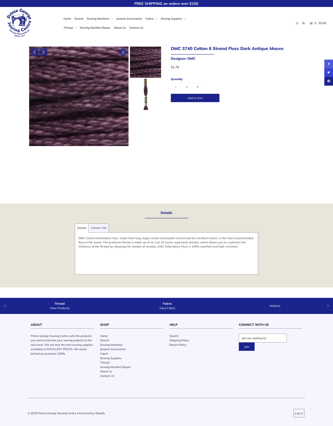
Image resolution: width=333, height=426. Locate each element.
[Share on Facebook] (328, 64)
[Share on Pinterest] (328, 81)
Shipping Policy (179, 340)
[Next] (43, 52)
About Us (120, 27)
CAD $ (299, 413)
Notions (275, 306)
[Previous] (35, 52)
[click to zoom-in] (123, 52)
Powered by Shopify (92, 413)
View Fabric (167, 308)
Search (78, 18)
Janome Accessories (129, 18)
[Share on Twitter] (328, 72)
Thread (68, 27)
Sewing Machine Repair (95, 27)
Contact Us (136, 27)
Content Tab (98, 228)
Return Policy (177, 344)
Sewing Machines (98, 18)
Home (67, 18)
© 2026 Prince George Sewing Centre (52, 413)
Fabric (150, 18)
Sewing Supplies (172, 18)
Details (81, 228)
